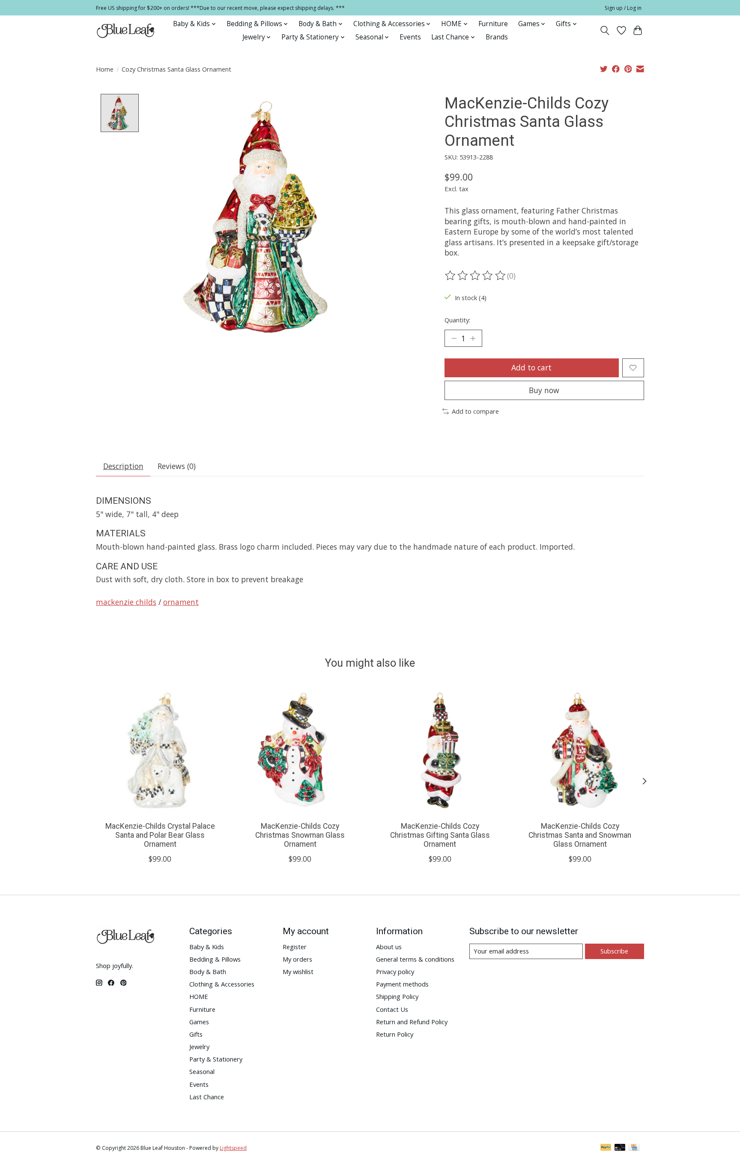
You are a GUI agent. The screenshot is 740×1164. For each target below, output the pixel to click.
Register (295, 946)
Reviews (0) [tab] (177, 466)
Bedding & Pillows (215, 959)
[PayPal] (606, 1148)
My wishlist (298, 971)
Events (410, 37)
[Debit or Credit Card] (620, 1148)
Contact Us (392, 1009)
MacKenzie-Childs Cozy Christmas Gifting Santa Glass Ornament (440, 835)
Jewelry (199, 1046)
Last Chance (206, 1096)
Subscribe (614, 951)
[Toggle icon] (605, 30)
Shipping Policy (397, 996)
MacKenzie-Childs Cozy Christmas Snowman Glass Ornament (300, 835)
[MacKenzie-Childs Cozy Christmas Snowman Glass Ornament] (300, 750)
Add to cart (531, 367)
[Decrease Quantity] (454, 338)
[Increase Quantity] (473, 338)
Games (199, 1021)
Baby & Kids (206, 946)
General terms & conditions (415, 959)
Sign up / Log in (623, 8)
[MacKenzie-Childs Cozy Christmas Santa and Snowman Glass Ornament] (580, 750)
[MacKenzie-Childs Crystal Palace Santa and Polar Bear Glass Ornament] (160, 750)
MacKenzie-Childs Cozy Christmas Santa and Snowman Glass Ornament (579, 835)
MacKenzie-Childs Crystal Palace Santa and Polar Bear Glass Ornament (160, 835)
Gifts (196, 1034)
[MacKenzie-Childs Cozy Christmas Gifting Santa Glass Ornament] (440, 750)
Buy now (544, 390)
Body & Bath (207, 971)
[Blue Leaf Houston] (126, 30)
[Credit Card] (634, 1148)
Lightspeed (233, 1148)
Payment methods (402, 984)
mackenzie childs (126, 602)
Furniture (493, 23)
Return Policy (394, 1034)
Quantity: (457, 320)
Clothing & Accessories (221, 984)
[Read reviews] (476, 275)
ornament (181, 602)
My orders (297, 959)
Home (104, 69)
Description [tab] (123, 466)
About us (389, 946)
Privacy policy (395, 971)
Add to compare (475, 411)
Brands (497, 37)
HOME (198, 996)
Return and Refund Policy (412, 1021)
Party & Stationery (215, 1059)
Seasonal (202, 1071)
